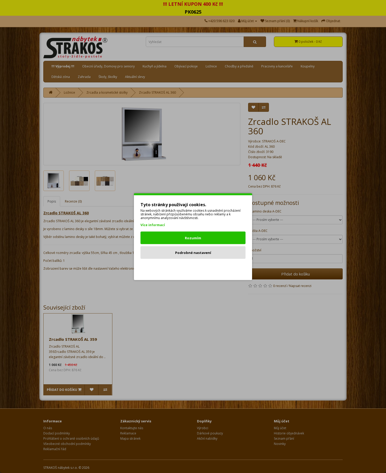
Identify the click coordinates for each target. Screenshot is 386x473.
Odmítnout (193, 267)
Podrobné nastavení (193, 252)
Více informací (152, 224)
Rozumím (193, 237)
